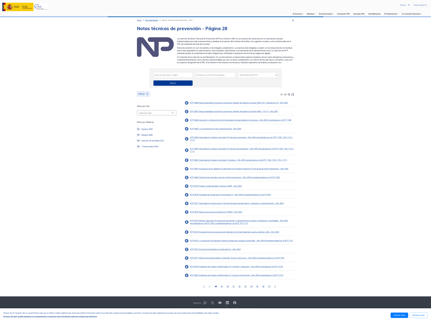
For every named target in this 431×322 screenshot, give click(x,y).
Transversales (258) (149, 146)
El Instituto (297, 14)
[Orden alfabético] (292, 94)
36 (263, 286)
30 (228, 286)
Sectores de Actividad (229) (152, 140)
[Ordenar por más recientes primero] (281, 94)
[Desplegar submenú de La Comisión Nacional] (421, 14)
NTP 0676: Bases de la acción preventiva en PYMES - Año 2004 (216, 212)
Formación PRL (343, 14)
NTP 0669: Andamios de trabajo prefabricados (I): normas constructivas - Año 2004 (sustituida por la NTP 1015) (236, 275)
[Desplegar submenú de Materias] (315, 14)
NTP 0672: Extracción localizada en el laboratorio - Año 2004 (215, 249)
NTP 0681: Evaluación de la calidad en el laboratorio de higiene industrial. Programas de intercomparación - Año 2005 (239, 169)
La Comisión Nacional (411, 14)
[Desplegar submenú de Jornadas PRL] (365, 14)
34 (251, 286)
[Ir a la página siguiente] (275, 286)
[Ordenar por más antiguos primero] (285, 94)
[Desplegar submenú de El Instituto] (303, 14)
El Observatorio (390, 14)
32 (240, 286)
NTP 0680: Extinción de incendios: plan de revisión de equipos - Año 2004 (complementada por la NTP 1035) (235, 177)
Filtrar (141, 93)
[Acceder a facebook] (234, 304)
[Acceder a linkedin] (227, 304)
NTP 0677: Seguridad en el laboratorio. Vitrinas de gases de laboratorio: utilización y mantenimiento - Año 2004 (236, 203)
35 (257, 286)
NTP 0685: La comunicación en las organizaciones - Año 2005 (215, 129)
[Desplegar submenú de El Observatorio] (398, 14)
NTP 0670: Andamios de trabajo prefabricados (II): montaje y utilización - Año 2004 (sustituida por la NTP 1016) (236, 266)
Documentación (325, 14)
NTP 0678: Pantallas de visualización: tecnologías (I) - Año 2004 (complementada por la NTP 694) (230, 194)
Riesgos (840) (147, 135)
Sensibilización (374, 14)
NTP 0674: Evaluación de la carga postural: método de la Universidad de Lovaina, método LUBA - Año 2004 (234, 232)
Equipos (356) (147, 129)
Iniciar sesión (419, 5)
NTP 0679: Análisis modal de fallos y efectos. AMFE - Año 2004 (216, 186)
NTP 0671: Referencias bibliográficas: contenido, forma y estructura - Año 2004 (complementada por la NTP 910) (237, 258)
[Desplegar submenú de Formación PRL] (350, 14)
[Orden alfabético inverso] (288, 94)
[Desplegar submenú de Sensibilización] (381, 14)
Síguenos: (197, 303)
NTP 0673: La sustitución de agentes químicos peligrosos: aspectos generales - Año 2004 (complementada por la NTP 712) (241, 240)
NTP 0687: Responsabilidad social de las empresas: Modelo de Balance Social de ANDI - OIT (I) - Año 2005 (234, 111)
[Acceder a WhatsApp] (205, 304)
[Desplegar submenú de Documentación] (333, 14)
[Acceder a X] (212, 304)
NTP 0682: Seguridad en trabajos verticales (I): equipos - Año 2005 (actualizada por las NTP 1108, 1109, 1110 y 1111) (238, 160)
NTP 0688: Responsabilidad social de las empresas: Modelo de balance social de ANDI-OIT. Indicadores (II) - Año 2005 (239, 103)
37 (269, 286)
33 (245, 286)
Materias (310, 14)
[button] (293, 20)
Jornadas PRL (359, 14)
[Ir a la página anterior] (204, 286)
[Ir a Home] (25, 7)
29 (222, 286)
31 (234, 286)
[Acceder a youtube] (220, 304)
